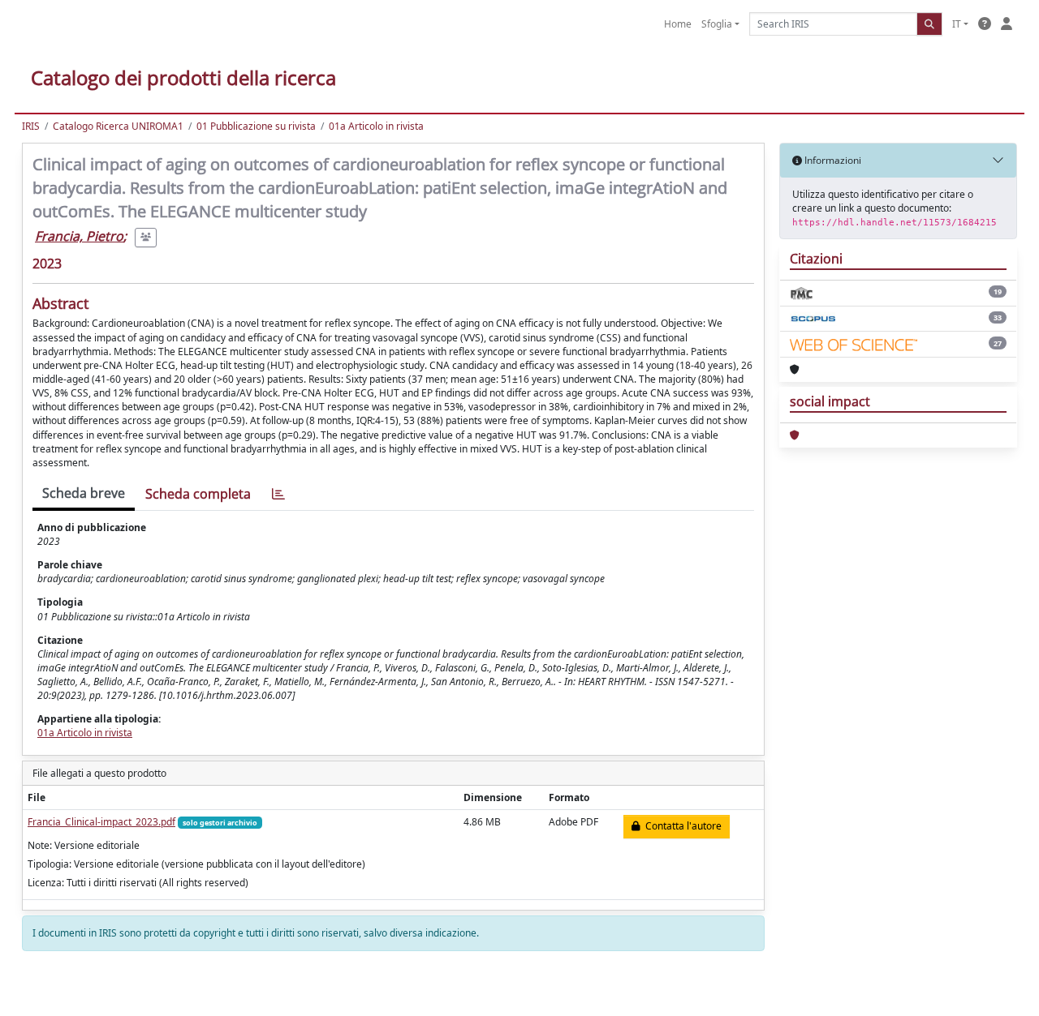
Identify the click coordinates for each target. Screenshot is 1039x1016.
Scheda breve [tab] (83, 493)
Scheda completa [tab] (198, 494)
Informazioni (831, 160)
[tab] (278, 494)
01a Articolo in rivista (376, 126)
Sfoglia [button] (716, 24)
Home (678, 24)
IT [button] (956, 24)
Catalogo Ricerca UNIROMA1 (118, 126)
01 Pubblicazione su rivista (256, 126)
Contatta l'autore (681, 826)
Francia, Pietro (79, 236)
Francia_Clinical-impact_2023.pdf (101, 822)
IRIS (31, 126)
